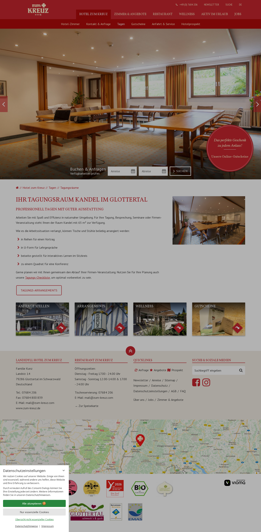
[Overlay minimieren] (63, 470)
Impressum (47, 526)
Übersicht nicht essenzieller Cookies (34, 519)
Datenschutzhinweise (26, 526)
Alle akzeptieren (31, 503)
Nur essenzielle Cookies (34, 512)
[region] (34, 486)
